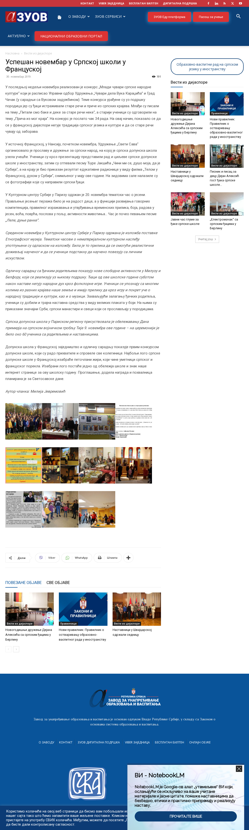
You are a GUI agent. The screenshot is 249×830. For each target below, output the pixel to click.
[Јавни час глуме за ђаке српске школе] (188, 204)
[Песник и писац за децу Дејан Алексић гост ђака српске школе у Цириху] (227, 156)
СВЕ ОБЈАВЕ (58, 582)
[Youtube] (240, 3)
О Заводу (46, 742)
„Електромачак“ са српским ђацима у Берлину (224, 224)
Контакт (65, 742)
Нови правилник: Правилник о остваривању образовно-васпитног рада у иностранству (82, 634)
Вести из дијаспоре (19, 623)
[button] (238, 17)
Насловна (12, 53)
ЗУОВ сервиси (108, 16)
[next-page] (16, 649)
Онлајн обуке (200, 742)
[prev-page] (8, 649)
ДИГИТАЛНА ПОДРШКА (180, 3)
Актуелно (17, 36)
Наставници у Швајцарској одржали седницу (187, 176)
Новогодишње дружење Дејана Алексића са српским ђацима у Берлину (28, 634)
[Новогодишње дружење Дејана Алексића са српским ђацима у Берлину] (29, 609)
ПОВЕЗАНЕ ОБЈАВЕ (23, 582)
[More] (128, 558)
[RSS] (224, 3)
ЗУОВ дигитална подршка (99, 742)
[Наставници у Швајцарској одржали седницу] (137, 609)
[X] (232, 3)
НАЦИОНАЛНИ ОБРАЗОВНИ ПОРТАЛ (71, 36)
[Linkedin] (216, 3)
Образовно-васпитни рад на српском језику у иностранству (207, 66)
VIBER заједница (111, 3)
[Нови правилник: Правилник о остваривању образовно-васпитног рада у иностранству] (83, 609)
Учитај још (205, 239)
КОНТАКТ (87, 3)
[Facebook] (208, 3)
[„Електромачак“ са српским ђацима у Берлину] (227, 204)
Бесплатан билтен (169, 742)
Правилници (68, 623)
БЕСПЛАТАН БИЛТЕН (143, 3)
